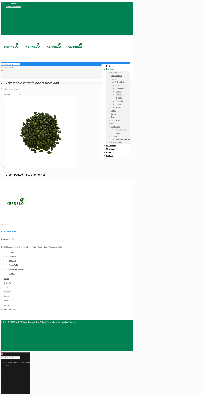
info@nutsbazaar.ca (13, 6)
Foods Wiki (13, 265)
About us (12, 260)
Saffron (7, 287)
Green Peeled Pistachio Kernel (25, 174)
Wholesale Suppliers (17, 269)
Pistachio (7, 291)
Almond (7, 305)
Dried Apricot (9, 300)
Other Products (10, 309)
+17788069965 (11, 3)
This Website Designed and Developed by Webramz (56, 322)
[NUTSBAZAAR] (43, 58)
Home (11, 252)
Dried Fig (7, 283)
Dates (6, 278)
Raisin (6, 296)
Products (12, 256)
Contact (12, 273)
